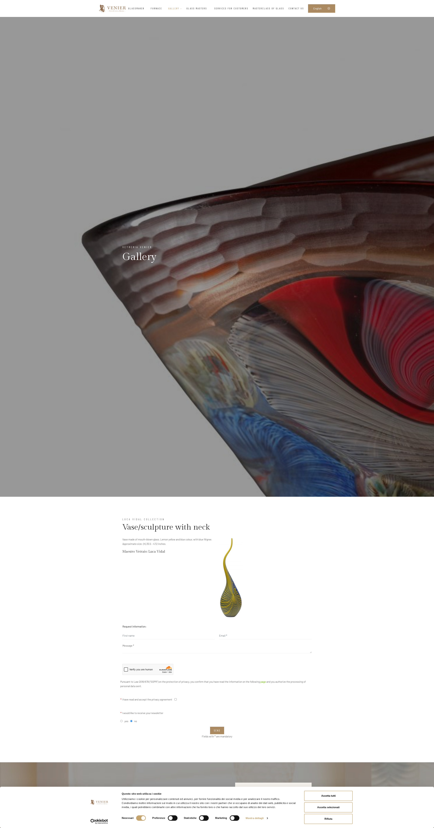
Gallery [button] (174, 8)
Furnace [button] (156, 8)
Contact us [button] (296, 8)
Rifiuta (328, 818)
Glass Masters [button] (197, 8)
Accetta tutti (328, 795)
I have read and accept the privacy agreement (146, 699)
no (135, 721)
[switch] (172, 818)
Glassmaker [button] (136, 8)
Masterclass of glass (268, 8)
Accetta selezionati (328, 807)
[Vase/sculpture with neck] (231, 578)
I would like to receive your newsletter (141, 713)
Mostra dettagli (255, 818)
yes (126, 721)
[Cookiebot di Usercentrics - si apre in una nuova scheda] (99, 821)
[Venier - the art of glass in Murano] (112, 8)
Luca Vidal (156, 552)
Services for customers (231, 8)
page (263, 681)
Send (217, 730)
